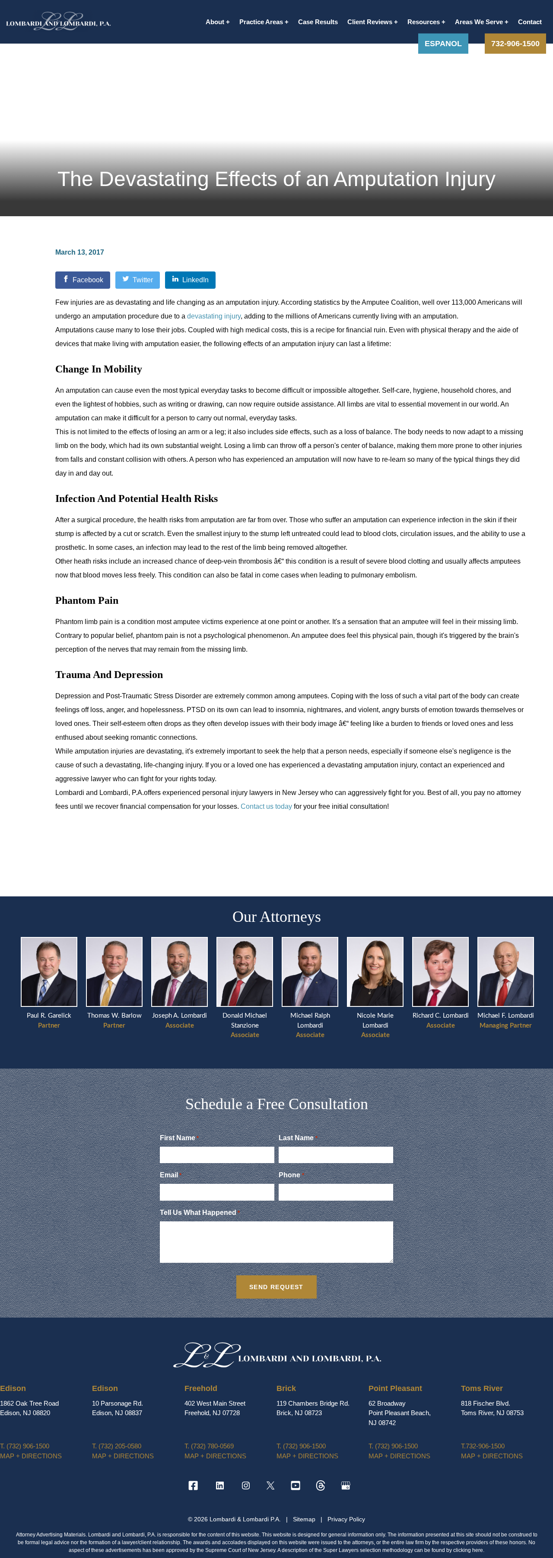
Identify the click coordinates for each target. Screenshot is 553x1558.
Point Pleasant (395, 1388)
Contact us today (266, 806)
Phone (291, 1175)
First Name (179, 1138)
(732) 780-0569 (209, 1446)
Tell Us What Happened (200, 1212)
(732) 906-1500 (24, 1446)
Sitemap (305, 1519)
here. (478, 1550)
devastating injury (214, 316)
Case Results (318, 21)
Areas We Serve (479, 21)
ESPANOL (443, 43)
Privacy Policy (346, 1519)
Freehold (200, 1388)
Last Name (298, 1138)
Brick (286, 1388)
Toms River (482, 1388)
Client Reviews (369, 21)
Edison (13, 1388)
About (215, 21)
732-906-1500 (515, 43)
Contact (530, 21)
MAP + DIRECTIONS (31, 1456)
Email (170, 1175)
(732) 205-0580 (116, 1446)
